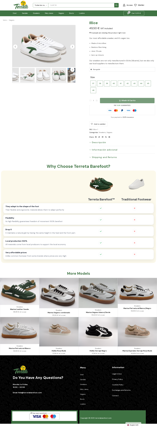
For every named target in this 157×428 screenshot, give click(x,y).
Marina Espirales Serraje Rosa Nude (137, 351)
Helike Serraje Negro (98, 351)
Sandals (83, 379)
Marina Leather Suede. (19, 309)
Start (82, 375)
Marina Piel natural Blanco (20, 348)
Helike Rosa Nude (59, 351)
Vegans (11, 20)
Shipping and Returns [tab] (104, 157)
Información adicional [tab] (104, 149)
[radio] (93, 83)
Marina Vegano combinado (59, 312)
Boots (82, 399)
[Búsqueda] (116, 5)
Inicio (5, 20)
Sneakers (102, 132)
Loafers (83, 404)
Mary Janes (84, 389)
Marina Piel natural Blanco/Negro (137, 308)
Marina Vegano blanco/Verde (98, 312)
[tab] (122, 142)
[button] (128, 5)
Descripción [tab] (99, 142)
